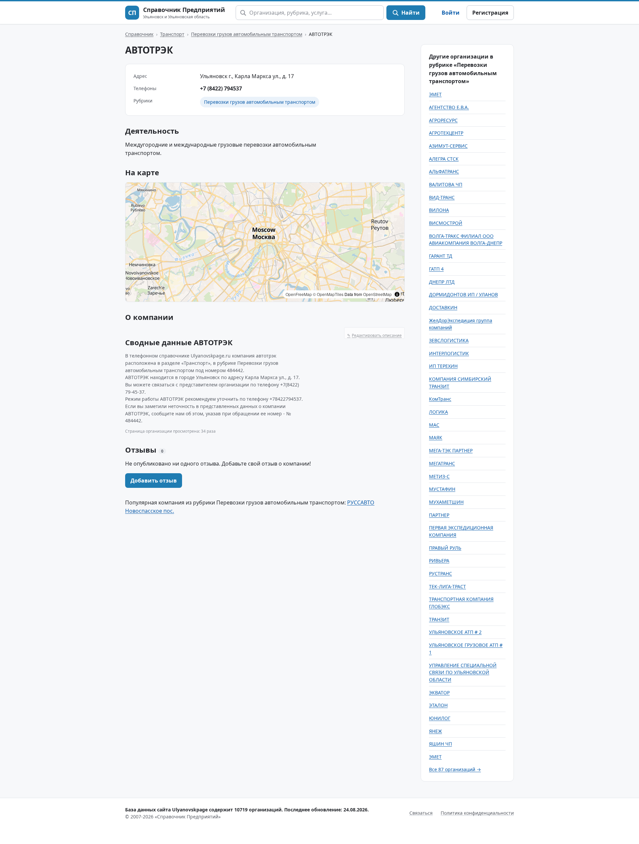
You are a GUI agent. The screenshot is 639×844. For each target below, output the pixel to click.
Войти (451, 12)
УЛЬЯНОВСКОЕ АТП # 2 (455, 632)
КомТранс (440, 399)
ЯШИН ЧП (440, 744)
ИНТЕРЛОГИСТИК (449, 353)
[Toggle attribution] (397, 294)
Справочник (139, 34)
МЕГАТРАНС (442, 463)
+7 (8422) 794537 (221, 88)
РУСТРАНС (440, 573)
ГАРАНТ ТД (440, 256)
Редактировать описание (374, 335)
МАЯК (435, 437)
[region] (264, 242)
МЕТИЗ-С (439, 476)
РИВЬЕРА (439, 560)
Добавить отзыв (153, 480)
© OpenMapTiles (328, 294)
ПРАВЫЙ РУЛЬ (445, 548)
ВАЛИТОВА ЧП (445, 184)
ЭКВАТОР (439, 692)
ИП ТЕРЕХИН (443, 366)
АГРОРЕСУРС (443, 120)
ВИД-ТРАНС (442, 197)
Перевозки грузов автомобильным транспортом (246, 34)
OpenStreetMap (377, 294)
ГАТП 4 (436, 269)
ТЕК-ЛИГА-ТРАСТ (447, 586)
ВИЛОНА (439, 210)
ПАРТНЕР (439, 515)
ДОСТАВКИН (443, 307)
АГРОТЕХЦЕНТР (446, 133)
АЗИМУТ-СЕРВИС (448, 146)
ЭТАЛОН (438, 705)
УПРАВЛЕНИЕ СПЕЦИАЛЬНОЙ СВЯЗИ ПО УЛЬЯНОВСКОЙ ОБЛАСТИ (463, 672)
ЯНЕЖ (435, 731)
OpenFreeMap (299, 294)
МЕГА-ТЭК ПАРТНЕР (451, 450)
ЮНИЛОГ (439, 718)
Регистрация (490, 12)
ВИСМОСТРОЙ (445, 223)
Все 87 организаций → (455, 769)
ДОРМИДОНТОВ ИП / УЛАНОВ (463, 294)
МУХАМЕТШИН (446, 502)
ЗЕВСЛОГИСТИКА (449, 340)
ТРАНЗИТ (439, 619)
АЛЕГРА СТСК (444, 159)
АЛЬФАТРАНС (444, 171)
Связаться (421, 813)
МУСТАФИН (442, 489)
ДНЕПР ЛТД (442, 282)
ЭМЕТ (435, 94)
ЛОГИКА (438, 412)
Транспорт (172, 34)
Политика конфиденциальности (477, 813)
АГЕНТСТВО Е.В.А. (449, 107)
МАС (434, 425)
